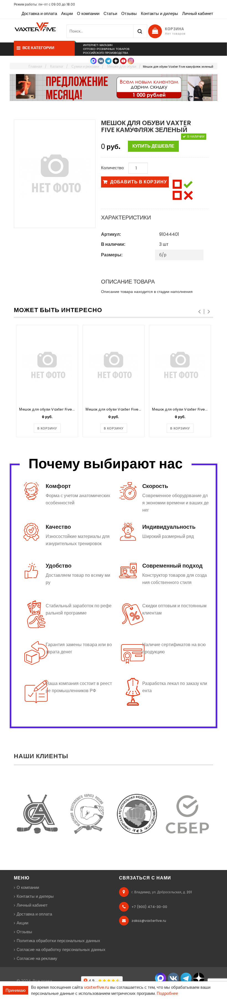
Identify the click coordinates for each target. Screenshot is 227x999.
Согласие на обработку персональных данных (61, 949)
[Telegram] (108, 61)
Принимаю (15, 990)
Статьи (110, 13)
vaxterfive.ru (96, 987)
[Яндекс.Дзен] (116, 61)
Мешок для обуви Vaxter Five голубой (120, 409)
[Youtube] (123, 61)
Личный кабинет (197, 13)
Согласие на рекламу (37, 958)
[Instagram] (131, 61)
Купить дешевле (153, 146)
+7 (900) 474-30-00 (149, 906)
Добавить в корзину (138, 182)
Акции (67, 13)
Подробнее (167, 993)
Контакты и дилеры (159, 13)
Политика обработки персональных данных (58, 941)
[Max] (93, 61)
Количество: (112, 168)
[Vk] (101, 61)
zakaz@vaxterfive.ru (148, 920)
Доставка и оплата (39, 13)
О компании (88, 13)
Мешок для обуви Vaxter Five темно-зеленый (60, 409)
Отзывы (129, 13)
